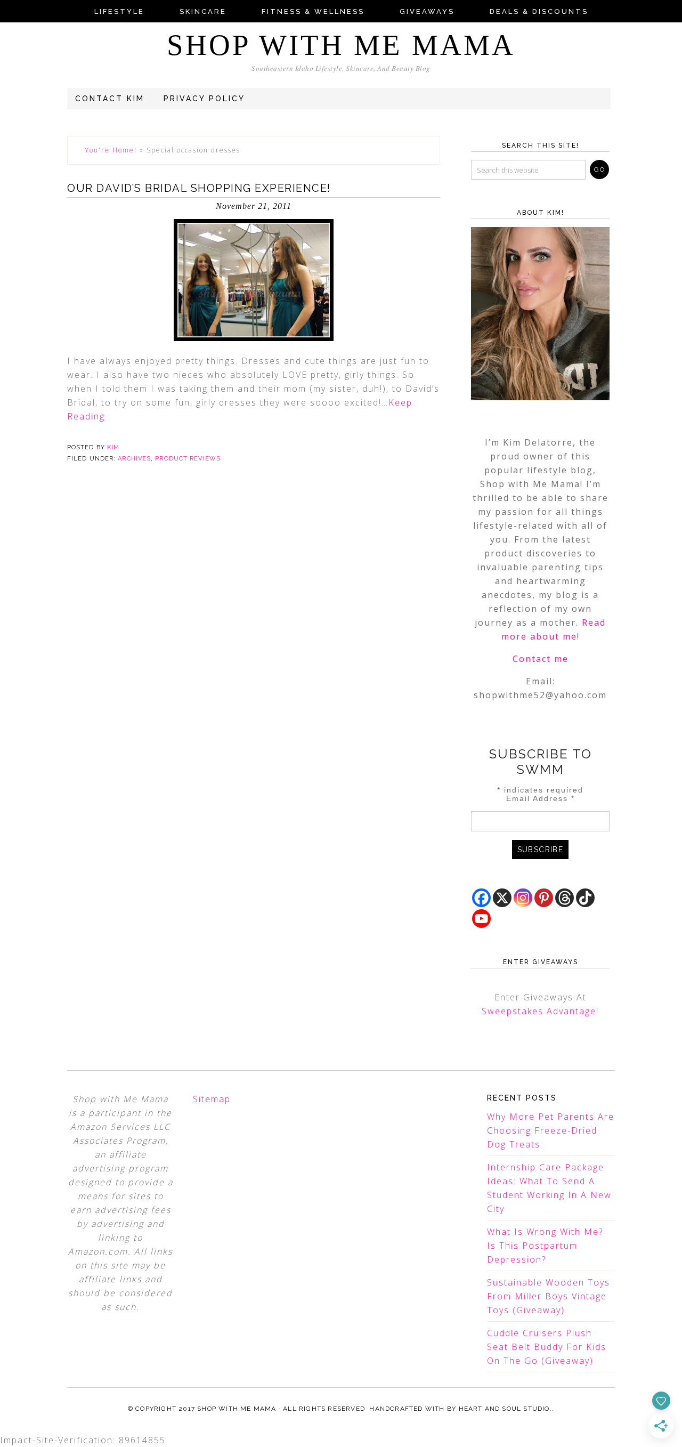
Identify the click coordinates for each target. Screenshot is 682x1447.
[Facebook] (481, 897)
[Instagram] (523, 897)
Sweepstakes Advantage (539, 1011)
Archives (134, 458)
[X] (502, 897)
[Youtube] (481, 918)
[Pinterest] (543, 897)
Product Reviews (188, 458)
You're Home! (111, 150)
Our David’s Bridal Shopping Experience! (199, 188)
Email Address (540, 798)
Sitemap (212, 1099)
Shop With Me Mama (341, 45)
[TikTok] (585, 897)
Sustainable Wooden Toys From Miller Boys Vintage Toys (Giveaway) (548, 1296)
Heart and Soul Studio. (505, 1408)
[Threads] (564, 897)
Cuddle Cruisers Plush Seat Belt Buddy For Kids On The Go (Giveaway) (546, 1347)
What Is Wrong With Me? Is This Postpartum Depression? (545, 1245)
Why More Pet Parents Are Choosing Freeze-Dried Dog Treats (550, 1130)
